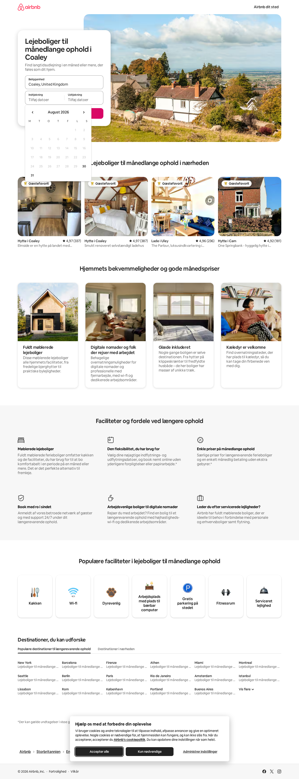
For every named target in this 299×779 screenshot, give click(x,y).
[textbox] (45, 99)
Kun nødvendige (149, 752)
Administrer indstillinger (200, 752)
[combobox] (64, 84)
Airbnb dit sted (266, 7)
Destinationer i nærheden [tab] (116, 649)
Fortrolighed (57, 771)
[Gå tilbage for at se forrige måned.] (32, 112)
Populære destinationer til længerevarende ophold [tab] (54, 649)
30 (84, 166)
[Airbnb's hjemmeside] (29, 7)
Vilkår (75, 771)
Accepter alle (99, 752)
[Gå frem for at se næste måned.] (83, 112)
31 (32, 175)
